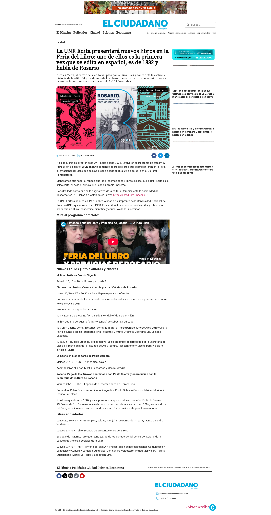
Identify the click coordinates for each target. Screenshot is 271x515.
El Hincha (63, 32)
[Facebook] (59, 475)
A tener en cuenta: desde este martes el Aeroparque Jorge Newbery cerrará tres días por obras (192, 169)
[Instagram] (70, 475)
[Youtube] (82, 475)
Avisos (171, 32)
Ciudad (95, 32)
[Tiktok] (76, 475)
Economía (123, 32)
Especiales (180, 32)
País (214, 32)
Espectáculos (203, 32)
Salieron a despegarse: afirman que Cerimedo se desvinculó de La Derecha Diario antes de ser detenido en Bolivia (193, 93)
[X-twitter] (64, 475)
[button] (154, 155)
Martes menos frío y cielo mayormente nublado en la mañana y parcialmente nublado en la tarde (193, 131)
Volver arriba (197, 507)
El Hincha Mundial (156, 32)
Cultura (191, 32)
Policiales (80, 32)
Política (108, 32)
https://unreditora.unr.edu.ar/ (130, 195)
